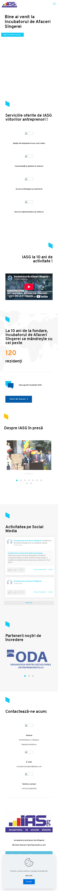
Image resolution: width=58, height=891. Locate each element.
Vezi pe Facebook (40, 570)
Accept (29, 882)
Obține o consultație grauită (12, 34)
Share (51, 570)
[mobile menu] (54, 4)
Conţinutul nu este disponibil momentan (25, 553)
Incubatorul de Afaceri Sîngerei (28, 541)
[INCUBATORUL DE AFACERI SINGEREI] (9, 4)
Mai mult (29, 876)
